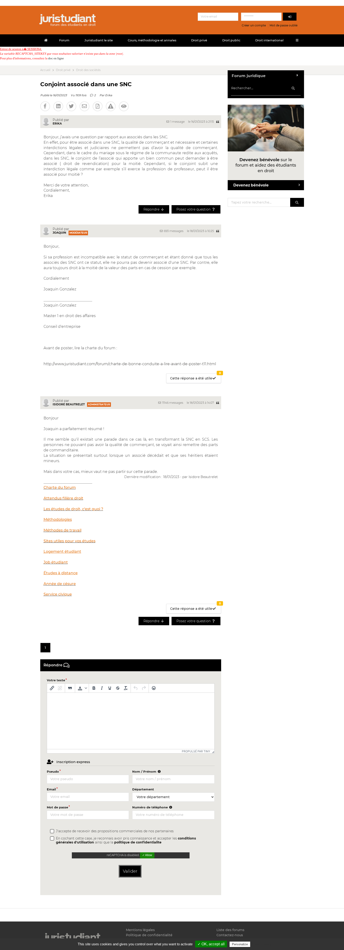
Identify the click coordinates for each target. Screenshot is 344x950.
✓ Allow (147, 855)
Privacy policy (261, 944)
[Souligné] (110, 688)
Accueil (45, 70)
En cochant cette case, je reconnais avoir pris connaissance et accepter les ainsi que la (126, 840)
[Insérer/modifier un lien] (52, 688)
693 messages (173, 231)
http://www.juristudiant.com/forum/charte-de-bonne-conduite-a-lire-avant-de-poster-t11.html (130, 364)
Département (143, 789)
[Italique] (102, 688)
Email (51, 789)
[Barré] (118, 688)
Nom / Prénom (144, 771)
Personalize (240, 944)
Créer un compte (254, 25)
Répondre (151, 209)
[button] (82, 688)
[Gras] (94, 688)
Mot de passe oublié (283, 25)
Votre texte (56, 680)
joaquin (59, 232)
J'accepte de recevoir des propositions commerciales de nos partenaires (115, 831)
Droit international (269, 40)
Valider (130, 871)
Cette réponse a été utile (195, 377)
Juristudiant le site (98, 40)
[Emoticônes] (154, 688)
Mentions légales (140, 930)
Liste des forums (230, 930)
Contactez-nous (229, 935)
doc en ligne (56, 58)
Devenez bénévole (251, 185)
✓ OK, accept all (211, 944)
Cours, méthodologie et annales (152, 40)
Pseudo (53, 771)
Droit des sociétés (88, 70)
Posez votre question (194, 209)
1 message (177, 121)
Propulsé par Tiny (196, 751)
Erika (108, 95)
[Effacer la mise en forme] (126, 688)
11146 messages (172, 402)
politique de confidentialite (137, 842)
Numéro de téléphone (150, 807)
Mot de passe (57, 807)
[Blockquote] (70, 688)
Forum (64, 40)
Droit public (231, 40)
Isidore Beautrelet (69, 404)
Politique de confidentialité (149, 935)
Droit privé (199, 40)
